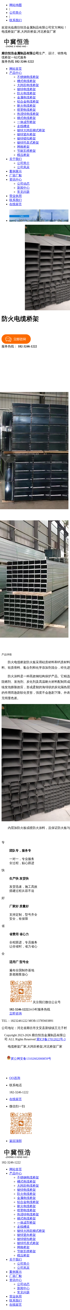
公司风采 (23, 167)
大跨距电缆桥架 (28, 85)
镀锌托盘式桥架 (28, 142)
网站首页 (15, 68)
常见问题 (23, 191)
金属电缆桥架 (26, 97)
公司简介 (15, 12)
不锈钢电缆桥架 (28, 77)
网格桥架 (23, 146)
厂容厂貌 (15, 175)
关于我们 (15, 159)
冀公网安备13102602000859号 (31, 1058)
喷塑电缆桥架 (26, 109)
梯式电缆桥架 (26, 118)
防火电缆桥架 (26, 93)
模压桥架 (23, 155)
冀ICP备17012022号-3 (51, 1039)
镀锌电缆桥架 (26, 89)
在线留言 (15, 204)
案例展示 (15, 171)
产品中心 (15, 72)
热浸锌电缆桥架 (28, 113)
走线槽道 (23, 126)
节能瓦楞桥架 (26, 150)
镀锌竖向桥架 (26, 134)
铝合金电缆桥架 (28, 101)
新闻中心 (23, 187)
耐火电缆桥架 (26, 105)
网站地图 (15, 5)
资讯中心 (15, 179)
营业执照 (15, 196)
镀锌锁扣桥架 (26, 138)
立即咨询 (15, 1013)
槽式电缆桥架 (26, 81)
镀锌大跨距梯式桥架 (31, 130)
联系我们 (15, 20)
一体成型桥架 (26, 122)
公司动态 (23, 183)
